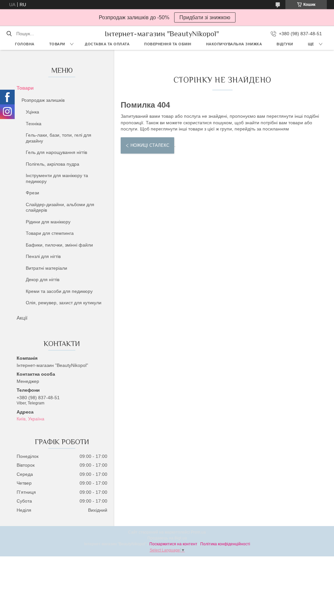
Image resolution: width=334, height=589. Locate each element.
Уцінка (32, 111)
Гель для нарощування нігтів (56, 152)
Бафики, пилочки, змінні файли (59, 245)
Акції (22, 318)
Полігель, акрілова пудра (52, 164)
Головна (25, 44)
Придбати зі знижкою (204, 17)
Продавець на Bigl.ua (167, 538)
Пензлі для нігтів (43, 256)
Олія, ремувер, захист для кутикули (63, 302)
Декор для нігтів (42, 279)
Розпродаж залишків (43, 100)
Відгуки (285, 44)
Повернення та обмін (167, 44)
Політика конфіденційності (225, 544)
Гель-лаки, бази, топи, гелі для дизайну (58, 137)
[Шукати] (9, 33)
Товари (57, 44)
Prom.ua (198, 532)
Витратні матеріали (46, 268)
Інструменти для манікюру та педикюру (57, 178)
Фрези (32, 192)
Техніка (33, 123)
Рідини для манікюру (48, 221)
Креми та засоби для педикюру (59, 291)
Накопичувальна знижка (234, 44)
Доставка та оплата (107, 44)
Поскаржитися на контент (173, 544)
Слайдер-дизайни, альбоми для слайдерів (60, 207)
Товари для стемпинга (50, 233)
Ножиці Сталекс (149, 145)
